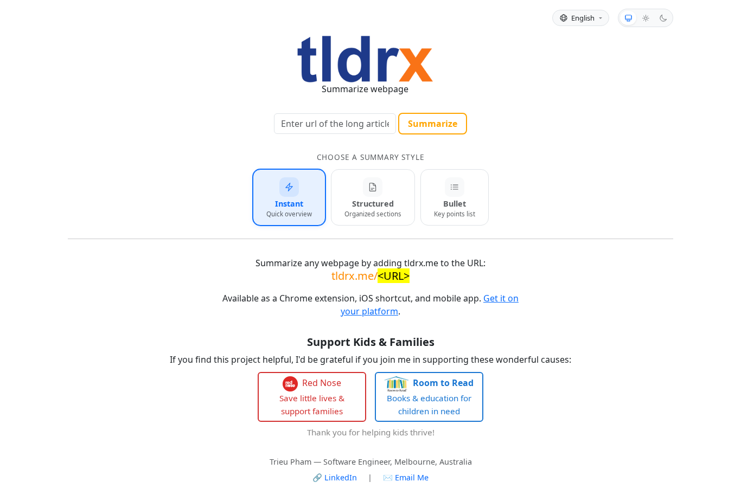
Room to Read (430, 396)
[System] (628, 18)
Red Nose (311, 396)
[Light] (645, 18)
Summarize (432, 124)
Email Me (406, 477)
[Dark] (663, 18)
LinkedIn (334, 477)
